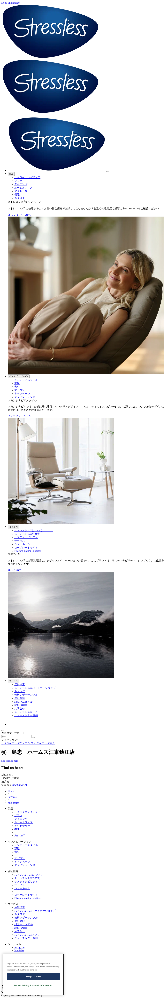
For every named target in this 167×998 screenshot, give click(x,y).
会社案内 (13, 527)
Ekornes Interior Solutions (27, 550)
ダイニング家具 (46, 743)
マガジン (19, 390)
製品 (11, 174)
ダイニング (20, 184)
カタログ (19, 198)
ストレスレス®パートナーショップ (34, 688)
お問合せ (19, 708)
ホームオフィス (23, 187)
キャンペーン (22, 393)
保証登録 (19, 698)
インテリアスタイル (26, 379)
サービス (19, 540)
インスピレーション (18, 376)
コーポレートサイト (26, 547)
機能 (17, 194)
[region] (33, 974)
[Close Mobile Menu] (107, 171)
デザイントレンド (24, 397)
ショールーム (22, 544)
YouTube (19, 950)
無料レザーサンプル (26, 694)
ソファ (18, 180)
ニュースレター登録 (26, 715)
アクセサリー (22, 191)
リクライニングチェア (27, 177)
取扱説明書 (20, 705)
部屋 (17, 383)
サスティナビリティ (26, 537)
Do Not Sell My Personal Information (33, 985)
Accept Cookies (33, 976)
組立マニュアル (23, 701)
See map (13, 760)
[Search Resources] (33, 737)
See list (5, 760)
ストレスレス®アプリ (27, 712)
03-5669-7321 (19, 785)
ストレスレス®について (33, 530)
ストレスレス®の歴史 (27, 533)
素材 (17, 386)
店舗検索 (19, 684)
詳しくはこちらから (19, 214)
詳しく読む (14, 570)
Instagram (19, 947)
